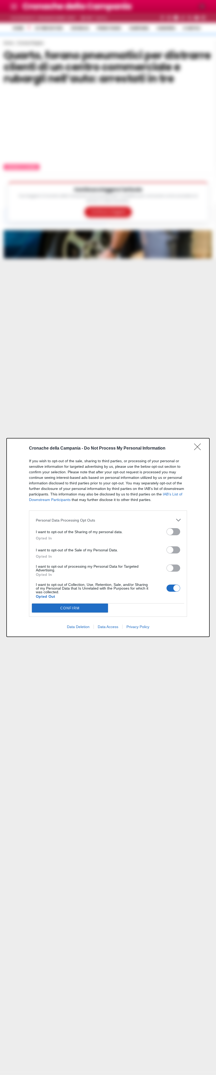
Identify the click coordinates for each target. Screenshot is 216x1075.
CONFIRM (70, 608)
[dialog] (108, 537)
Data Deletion (78, 627)
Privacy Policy (137, 627)
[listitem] (108, 520)
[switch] (173, 531)
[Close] (199, 449)
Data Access (108, 627)
